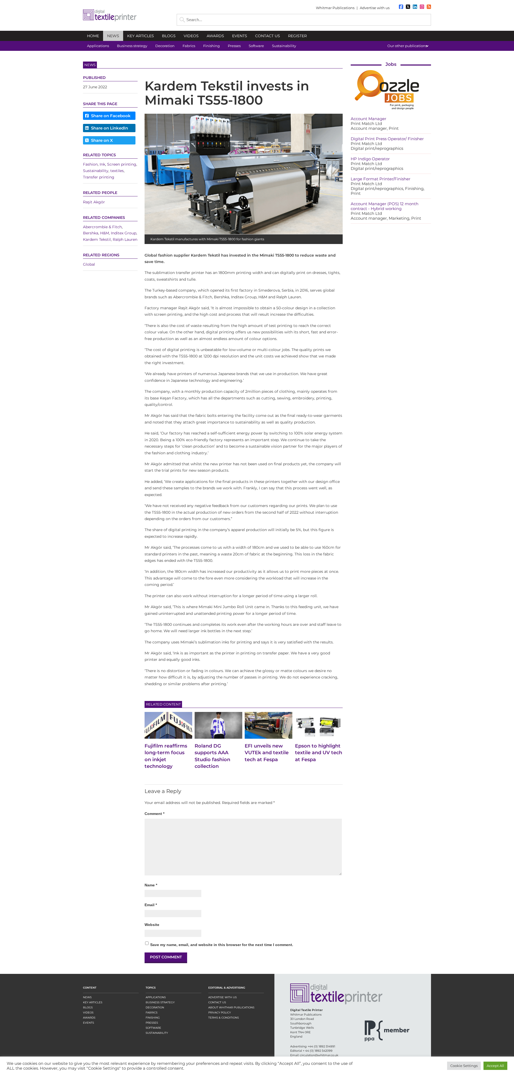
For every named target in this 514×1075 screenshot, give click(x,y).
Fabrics (151, 1012)
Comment (154, 813)
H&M (104, 233)
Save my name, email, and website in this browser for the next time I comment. (221, 945)
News (87, 997)
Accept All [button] (495, 1065)
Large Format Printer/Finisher (380, 178)
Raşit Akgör (94, 202)
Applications (156, 997)
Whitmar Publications (335, 8)
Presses (152, 1022)
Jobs (391, 64)
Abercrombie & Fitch (102, 226)
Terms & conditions (223, 1017)
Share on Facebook (110, 115)
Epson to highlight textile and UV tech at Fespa (318, 752)
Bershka (90, 233)
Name (151, 885)
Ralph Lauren (125, 239)
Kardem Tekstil (97, 239)
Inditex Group (123, 233)
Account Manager (368, 118)
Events (88, 1022)
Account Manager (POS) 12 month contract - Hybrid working (384, 206)
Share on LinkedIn (109, 128)
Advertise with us (375, 8)
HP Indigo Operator (370, 158)
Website (152, 924)
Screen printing (121, 164)
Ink (102, 164)
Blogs (88, 1007)
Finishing (153, 1017)
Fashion (90, 164)
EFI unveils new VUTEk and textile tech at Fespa (267, 752)
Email (151, 905)
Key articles (92, 1002)
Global (89, 264)
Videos (88, 1012)
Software (153, 1028)
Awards (89, 1017)
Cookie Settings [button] (464, 1065)
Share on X (101, 140)
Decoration (155, 1007)
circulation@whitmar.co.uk (319, 1055)
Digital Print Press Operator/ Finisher (387, 138)
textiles (117, 170)
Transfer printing (98, 177)
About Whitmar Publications (231, 1007)
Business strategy (160, 1002)
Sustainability (95, 170)
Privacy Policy (219, 1012)
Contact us (217, 1002)
